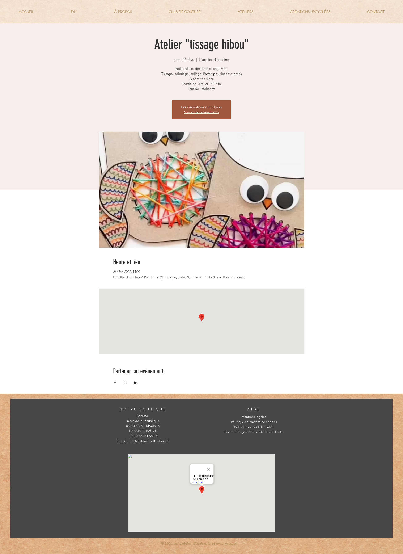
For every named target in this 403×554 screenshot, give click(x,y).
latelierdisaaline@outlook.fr (149, 441)
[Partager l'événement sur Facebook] (115, 382)
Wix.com (231, 543)
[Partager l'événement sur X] (125, 382)
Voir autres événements (201, 112)
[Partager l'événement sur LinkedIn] (136, 382)
